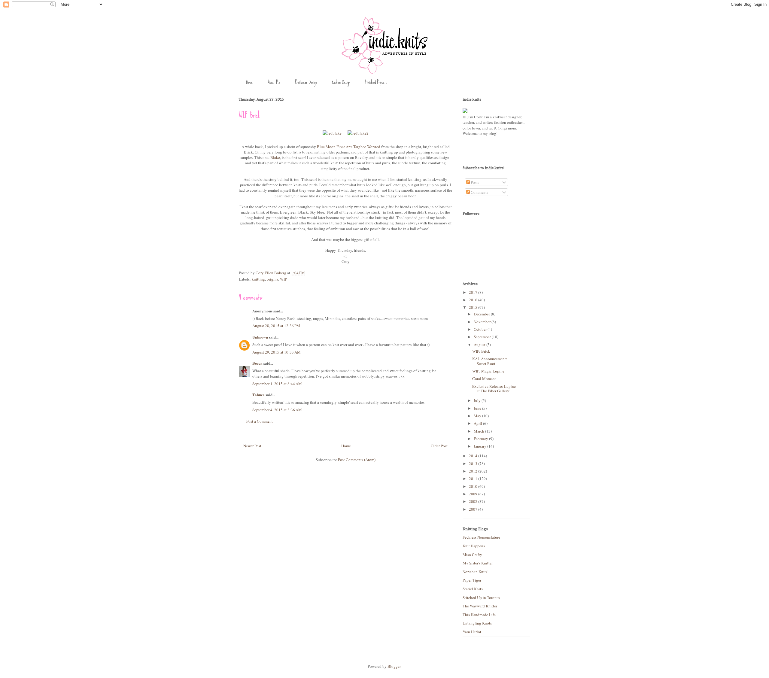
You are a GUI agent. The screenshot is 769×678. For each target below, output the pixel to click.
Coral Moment (484, 378)
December (482, 314)
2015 (473, 307)
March (479, 431)
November (482, 321)
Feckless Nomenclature (481, 537)
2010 (473, 486)
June (478, 408)
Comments (479, 192)
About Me (273, 82)
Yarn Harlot (472, 631)
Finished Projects (376, 82)
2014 (473, 455)
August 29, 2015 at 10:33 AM (276, 352)
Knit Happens (474, 546)
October (481, 329)
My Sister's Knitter (478, 563)
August (480, 344)
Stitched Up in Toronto (481, 597)
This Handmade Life (479, 614)
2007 (473, 509)
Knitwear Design (306, 82)
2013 (473, 463)
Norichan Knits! (475, 571)
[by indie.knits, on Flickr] (465, 111)
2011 (473, 478)
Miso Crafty (472, 554)
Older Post (439, 445)
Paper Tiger (472, 580)
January (480, 446)
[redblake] (332, 133)
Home (249, 82)
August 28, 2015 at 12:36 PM (276, 325)
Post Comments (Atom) (356, 459)
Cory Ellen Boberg (271, 272)
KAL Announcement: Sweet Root (489, 361)
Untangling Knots (477, 623)
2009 (473, 494)
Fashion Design (341, 82)
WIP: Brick (481, 351)
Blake (275, 157)
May (478, 415)
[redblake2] (358, 133)
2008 (473, 501)
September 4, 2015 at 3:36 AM (277, 409)
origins (272, 279)
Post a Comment (259, 421)
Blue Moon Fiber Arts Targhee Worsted (348, 146)
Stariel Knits (473, 588)
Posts (474, 182)
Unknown (260, 337)
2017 (473, 292)
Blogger (394, 666)
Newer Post (252, 445)
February (481, 438)
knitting (258, 279)
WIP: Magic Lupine (488, 371)
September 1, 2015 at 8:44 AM (277, 383)
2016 (473, 300)
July (478, 400)
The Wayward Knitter (480, 606)
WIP (283, 279)
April (478, 423)
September (483, 336)
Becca (257, 363)
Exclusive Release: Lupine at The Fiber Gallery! (494, 389)
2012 (473, 471)
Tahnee (258, 394)
